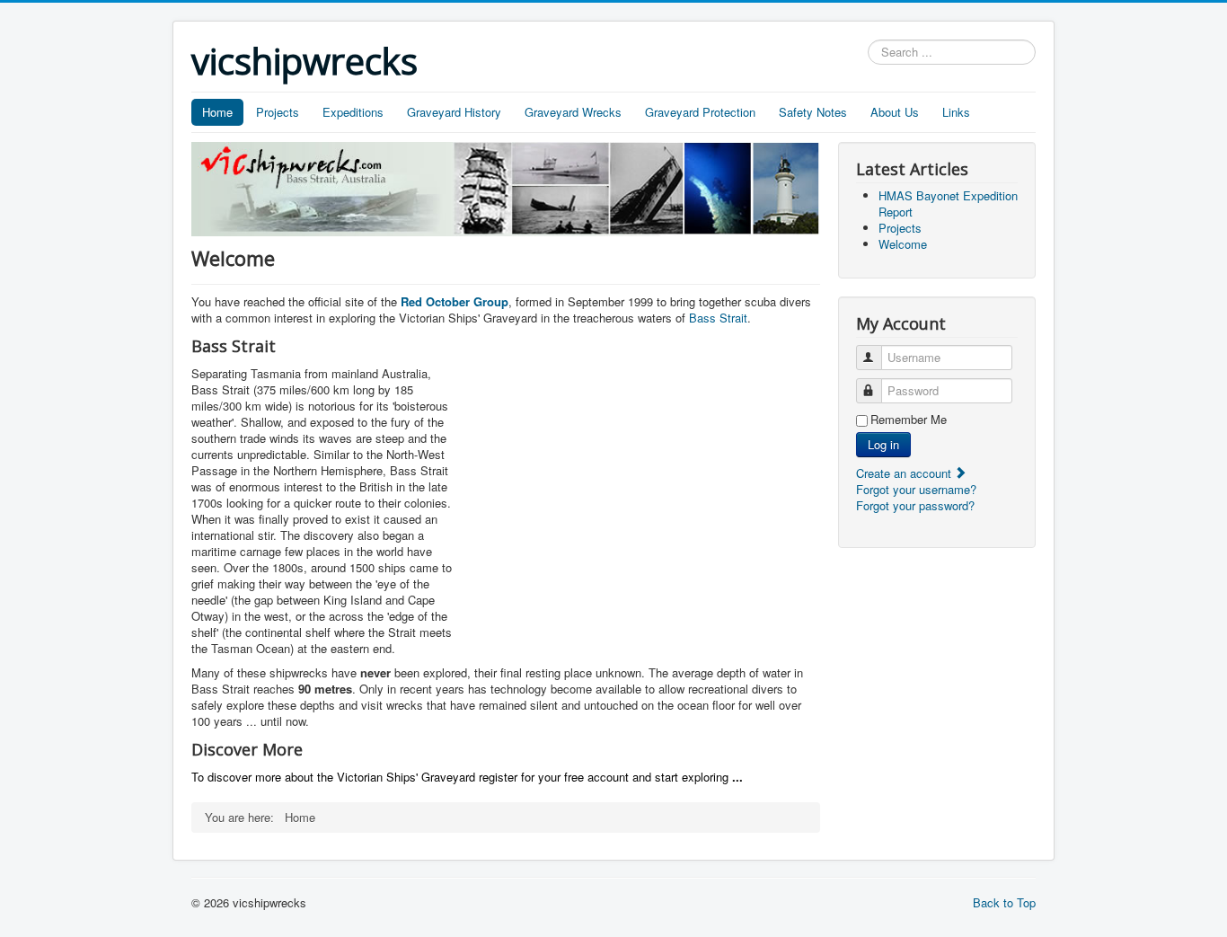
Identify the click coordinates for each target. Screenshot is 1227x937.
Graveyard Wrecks (573, 111)
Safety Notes (813, 111)
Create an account (905, 473)
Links (956, 111)
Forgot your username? (916, 489)
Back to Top (1004, 902)
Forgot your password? (915, 505)
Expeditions (353, 111)
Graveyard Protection (700, 111)
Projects (277, 111)
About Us (894, 111)
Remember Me (908, 419)
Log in (883, 444)
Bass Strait (718, 317)
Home (217, 111)
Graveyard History (454, 111)
